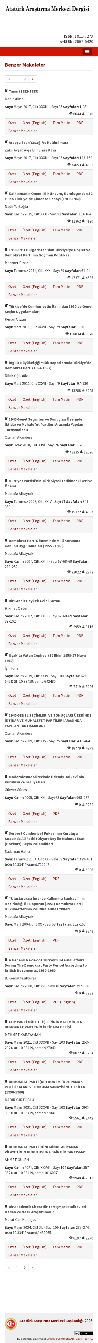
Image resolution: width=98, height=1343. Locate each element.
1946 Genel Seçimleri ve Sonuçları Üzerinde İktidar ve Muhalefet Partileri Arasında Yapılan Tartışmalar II (44, 424)
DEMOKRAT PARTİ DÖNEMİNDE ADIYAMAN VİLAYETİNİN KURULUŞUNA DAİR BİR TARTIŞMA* (45, 1149)
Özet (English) (34, 122)
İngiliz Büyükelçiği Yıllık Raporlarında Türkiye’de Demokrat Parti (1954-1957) (48, 365)
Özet (12, 122)
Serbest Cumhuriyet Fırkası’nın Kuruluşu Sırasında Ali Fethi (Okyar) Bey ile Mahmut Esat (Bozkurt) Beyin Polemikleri (45, 838)
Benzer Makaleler (22, 130)
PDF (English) (64, 1001)
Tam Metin (61, 122)
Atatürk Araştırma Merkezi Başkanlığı (51, 1320)
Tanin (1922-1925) (23, 91)
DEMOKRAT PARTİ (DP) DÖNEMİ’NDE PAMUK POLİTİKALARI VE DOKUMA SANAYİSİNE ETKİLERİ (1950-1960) (46, 1086)
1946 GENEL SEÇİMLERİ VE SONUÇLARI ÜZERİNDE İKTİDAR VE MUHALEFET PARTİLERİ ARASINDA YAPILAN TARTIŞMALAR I (48, 720)
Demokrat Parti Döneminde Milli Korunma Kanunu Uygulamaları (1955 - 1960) (42, 543)
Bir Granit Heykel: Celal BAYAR (34, 600)
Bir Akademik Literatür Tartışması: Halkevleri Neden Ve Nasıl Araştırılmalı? (45, 1209)
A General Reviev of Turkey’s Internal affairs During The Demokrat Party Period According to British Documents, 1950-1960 (46, 965)
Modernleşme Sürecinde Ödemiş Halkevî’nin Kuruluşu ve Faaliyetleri (44, 779)
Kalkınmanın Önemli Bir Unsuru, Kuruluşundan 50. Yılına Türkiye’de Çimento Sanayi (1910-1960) (49, 196)
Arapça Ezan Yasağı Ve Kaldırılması (38, 142)
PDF (79, 122)
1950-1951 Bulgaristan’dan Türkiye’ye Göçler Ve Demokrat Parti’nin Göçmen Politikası (47, 252)
